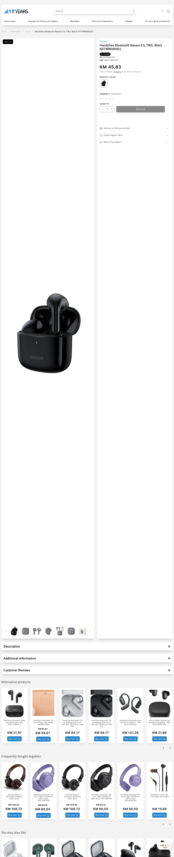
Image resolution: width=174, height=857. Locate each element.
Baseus (103, 41)
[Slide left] (6, 631)
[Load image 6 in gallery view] (71, 631)
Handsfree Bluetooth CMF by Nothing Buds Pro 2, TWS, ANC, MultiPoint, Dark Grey (101, 723)
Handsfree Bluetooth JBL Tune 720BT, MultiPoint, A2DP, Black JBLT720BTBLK (101, 797)
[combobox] (95, 11)
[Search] (134, 11)
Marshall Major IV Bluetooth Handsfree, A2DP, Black (72, 797)
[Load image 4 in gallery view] (48, 631)
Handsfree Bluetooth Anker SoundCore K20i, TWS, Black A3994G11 (14, 722)
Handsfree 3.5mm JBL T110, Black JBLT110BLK (159, 796)
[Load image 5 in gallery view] (60, 631)
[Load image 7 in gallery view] (82, 631)
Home (4, 31)
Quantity (104, 104)
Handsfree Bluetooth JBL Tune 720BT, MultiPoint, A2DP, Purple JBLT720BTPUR (44, 798)
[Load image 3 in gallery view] (37, 631)
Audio (27, 31)
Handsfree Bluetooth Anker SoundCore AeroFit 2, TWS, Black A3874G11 (130, 722)
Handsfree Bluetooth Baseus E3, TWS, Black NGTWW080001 (64, 31)
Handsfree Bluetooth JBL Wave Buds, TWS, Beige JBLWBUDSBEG (44, 722)
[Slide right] (90, 631)
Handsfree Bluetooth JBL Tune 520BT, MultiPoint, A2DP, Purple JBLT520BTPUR (131, 798)
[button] (168, 11)
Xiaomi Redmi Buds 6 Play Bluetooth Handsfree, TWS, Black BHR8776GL (159, 722)
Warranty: (105, 94)
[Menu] (169, 843)
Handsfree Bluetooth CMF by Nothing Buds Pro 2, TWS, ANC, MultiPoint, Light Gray (72, 723)
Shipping (117, 72)
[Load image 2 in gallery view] (25, 631)
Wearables (16, 31)
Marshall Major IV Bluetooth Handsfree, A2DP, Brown (14, 797)
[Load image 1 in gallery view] (14, 631)
